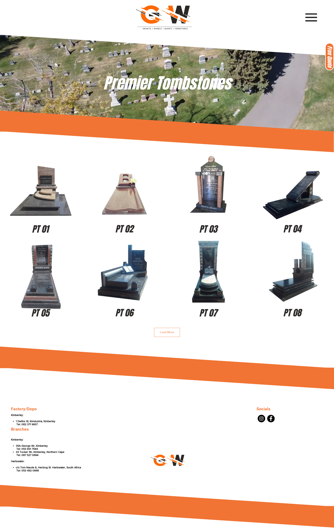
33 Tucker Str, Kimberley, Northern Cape (40, 451)
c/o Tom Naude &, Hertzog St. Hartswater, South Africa (48, 467)
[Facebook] (271, 418)
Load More (167, 332)
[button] (329, 56)
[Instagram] (261, 418)
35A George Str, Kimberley (32, 445)
